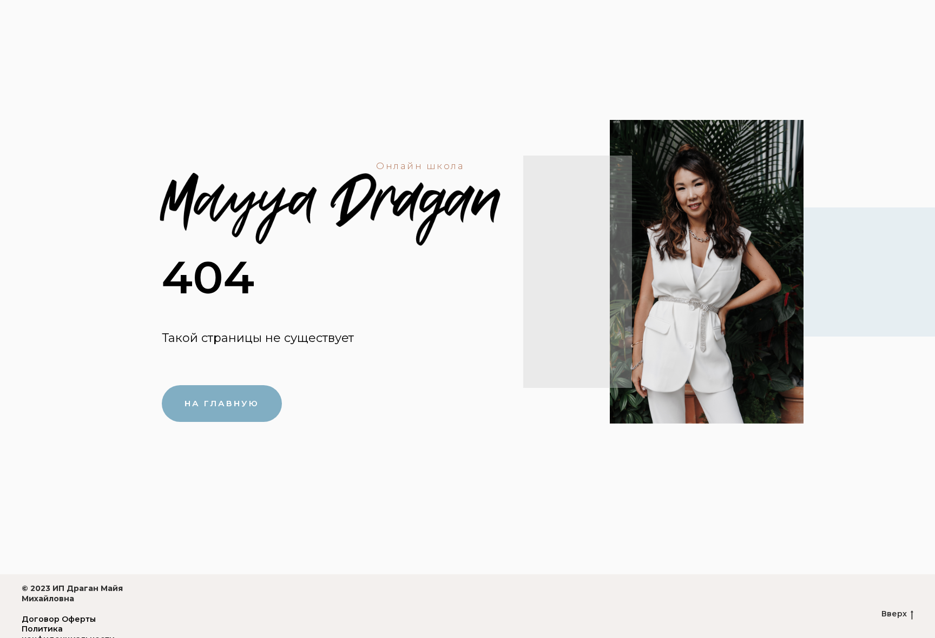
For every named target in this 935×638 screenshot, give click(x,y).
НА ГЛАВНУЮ (222, 403)
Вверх (894, 614)
